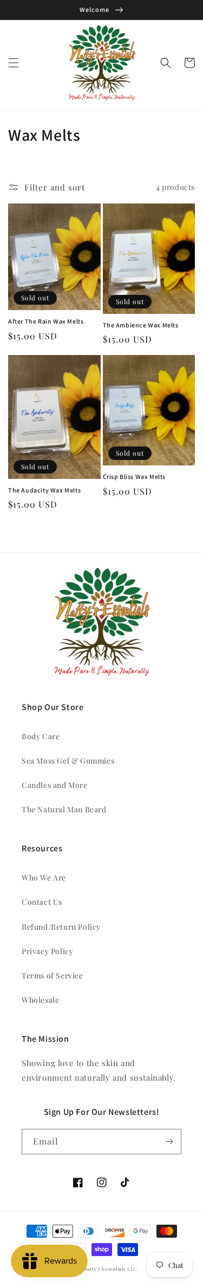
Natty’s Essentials (105, 1269)
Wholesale (40, 1000)
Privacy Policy (47, 951)
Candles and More (55, 785)
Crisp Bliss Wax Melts (134, 476)
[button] (13, 63)
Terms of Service (52, 975)
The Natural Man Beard (64, 809)
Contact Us (42, 902)
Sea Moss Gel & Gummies (68, 760)
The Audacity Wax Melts (44, 490)
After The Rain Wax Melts (45, 321)
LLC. (133, 1269)
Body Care (41, 736)
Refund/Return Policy (61, 927)
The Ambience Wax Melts (141, 325)
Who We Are (44, 877)
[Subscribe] (169, 1141)
